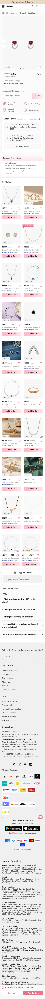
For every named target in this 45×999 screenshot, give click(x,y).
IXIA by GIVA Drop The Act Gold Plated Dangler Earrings (11, 483)
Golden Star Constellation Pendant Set (33, 521)
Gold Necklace (21, 893)
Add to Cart (11, 334)
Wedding (27, 958)
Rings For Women (9, 928)
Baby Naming (21, 960)
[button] (33, 6)
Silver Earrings (18, 908)
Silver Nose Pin (32, 910)
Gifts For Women (9, 926)
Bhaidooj (28, 970)
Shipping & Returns (10, 701)
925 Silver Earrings (9, 13)
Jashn (33, 978)
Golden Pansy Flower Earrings (11, 251)
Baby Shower (8, 960)
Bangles (25, 867)
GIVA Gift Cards (9, 689)
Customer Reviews (10, 670)
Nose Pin (33, 869)
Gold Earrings (24, 889)
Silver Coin (37, 904)
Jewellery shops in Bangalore (14, 984)
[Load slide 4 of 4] (25, 69)
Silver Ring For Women (28, 928)
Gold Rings (12, 889)
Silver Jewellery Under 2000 (19, 914)
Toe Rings (11, 871)
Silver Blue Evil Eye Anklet (31, 559)
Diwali (4, 970)
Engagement (7, 958)
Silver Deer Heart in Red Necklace (11, 212)
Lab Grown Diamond (24, 879)
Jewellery (6, 877)
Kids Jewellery (8, 942)
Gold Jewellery (8, 879)
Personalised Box (30, 950)
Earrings (19, 865)
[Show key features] (4, 43)
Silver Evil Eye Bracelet (32, 290)
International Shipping (11, 709)
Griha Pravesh (34, 960)
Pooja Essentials (9, 948)
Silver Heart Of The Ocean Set (11, 366)
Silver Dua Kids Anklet (9, 328)
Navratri (5, 972)
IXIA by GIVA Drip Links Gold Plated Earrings (11, 445)
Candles (5, 950)
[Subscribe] (40, 656)
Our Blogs (6, 674)
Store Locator (8, 678)
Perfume (32, 948)
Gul (38, 978)
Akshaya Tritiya (8, 966)
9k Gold (32, 893)
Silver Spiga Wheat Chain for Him (33, 445)
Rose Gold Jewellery (20, 881)
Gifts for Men (8, 918)
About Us (6, 682)
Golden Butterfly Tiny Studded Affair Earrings (33, 212)
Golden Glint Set (29, 482)
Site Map (5, 720)
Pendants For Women (19, 934)
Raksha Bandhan (15, 970)
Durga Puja (15, 972)
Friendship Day (20, 968)
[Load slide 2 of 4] (22, 69)
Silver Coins (22, 948)
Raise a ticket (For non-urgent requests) (21, 757)
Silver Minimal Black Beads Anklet (11, 559)
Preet (18, 978)
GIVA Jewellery (25, 849)
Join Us (5, 686)
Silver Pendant (34, 906)
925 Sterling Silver (9, 904)
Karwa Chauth (34, 968)
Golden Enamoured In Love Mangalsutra (11, 522)
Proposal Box (16, 950)
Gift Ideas (6, 946)
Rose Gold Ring (23, 930)
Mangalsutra (29, 865)
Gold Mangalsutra (18, 891)
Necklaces (16, 869)
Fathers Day (7, 968)
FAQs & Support (9, 713)
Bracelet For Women (18, 932)
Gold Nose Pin (33, 891)
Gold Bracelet (8, 893)
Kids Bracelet (34, 942)
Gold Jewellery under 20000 (14, 896)
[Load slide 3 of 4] (23, 69)
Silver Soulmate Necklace (10, 290)
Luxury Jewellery (19, 898)
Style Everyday (8, 976)
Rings (11, 865)
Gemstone (36, 873)
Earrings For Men (22, 920)
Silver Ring (6, 908)
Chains (25, 869)
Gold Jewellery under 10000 (29, 894)
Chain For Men (13, 922)
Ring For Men (7, 920)
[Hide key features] (2, 43)
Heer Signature (8, 978)
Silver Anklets (25, 904)
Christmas (25, 972)
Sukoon (26, 978)
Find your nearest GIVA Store (15, 982)
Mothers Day (35, 966)
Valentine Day (22, 966)
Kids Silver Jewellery (16, 910)
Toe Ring (14, 936)
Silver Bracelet (8, 906)
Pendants (6, 869)
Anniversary (37, 958)
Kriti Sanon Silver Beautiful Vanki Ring (33, 367)
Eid (34, 970)
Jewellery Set (7, 873)
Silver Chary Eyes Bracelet (11, 406)
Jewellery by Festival (11, 964)
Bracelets (34, 867)
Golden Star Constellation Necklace (33, 251)
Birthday (18, 958)
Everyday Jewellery (25, 871)
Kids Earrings (21, 942)
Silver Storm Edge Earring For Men (33, 328)
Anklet (5, 865)
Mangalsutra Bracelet (11, 867)
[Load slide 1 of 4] (21, 69)
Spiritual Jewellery (22, 873)
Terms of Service (9, 716)
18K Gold (12, 894)
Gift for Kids (7, 940)
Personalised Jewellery (11, 912)
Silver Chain (21, 906)
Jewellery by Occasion (12, 956)
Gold (4, 889)
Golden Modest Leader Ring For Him (33, 405)
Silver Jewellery (9, 903)
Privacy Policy (8, 705)
